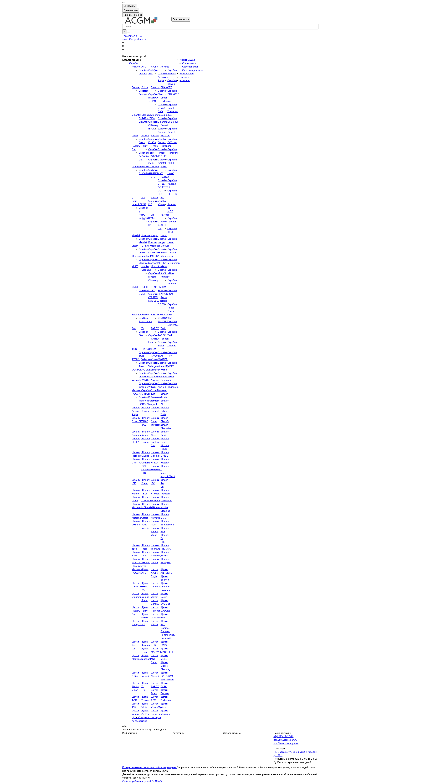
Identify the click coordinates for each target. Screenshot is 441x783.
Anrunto (165, 66)
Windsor (155, 369)
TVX (163, 349)
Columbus (166, 114)
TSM (153, 349)
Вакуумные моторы (150, 717)
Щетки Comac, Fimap (145, 597)
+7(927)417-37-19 (132, 35)
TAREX (155, 328)
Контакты (185, 80)
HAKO (164, 166)
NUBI (154, 276)
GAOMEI (156, 156)
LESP (135, 245)
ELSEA (145, 135)
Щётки (142, 566)
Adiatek (136, 66)
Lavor (164, 235)
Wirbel (164, 369)
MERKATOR (157, 256)
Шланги (162, 390)
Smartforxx (166, 314)
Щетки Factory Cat (136, 610)
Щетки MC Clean (154, 659)
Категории (178, 733)
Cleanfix (136, 114)
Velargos (146, 359)
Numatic (165, 276)
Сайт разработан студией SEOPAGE (142, 781)
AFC (143, 66)
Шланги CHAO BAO (145, 421)
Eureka (155, 135)
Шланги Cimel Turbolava (156, 421)
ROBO (154, 297)
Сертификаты (190, 66)
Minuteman (167, 256)
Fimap (154, 145)
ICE (143, 197)
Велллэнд (166, 380)
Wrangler (137, 380)
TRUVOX (146, 349)
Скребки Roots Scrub (172, 307)
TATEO (155, 338)
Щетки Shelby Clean (135, 686)
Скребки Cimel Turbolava (172, 108)
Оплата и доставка (192, 70)
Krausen (146, 235)
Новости (184, 77)
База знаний (187, 73)
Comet (164, 125)
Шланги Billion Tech (165, 411)
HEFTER (165, 187)
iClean (154, 197)
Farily (144, 145)
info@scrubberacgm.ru (286, 743)
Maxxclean (137, 256)
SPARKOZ (166, 318)
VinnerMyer (157, 359)
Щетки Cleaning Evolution (166, 586)
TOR (134, 349)
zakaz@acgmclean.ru (134, 39)
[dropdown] (123, 2)
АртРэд (155, 380)
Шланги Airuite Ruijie (136, 411)
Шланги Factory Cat (155, 442)
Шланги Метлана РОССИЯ (137, 569)
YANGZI (145, 380)
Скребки (134, 63)
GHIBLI (164, 156)
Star (134, 328)
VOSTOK (137, 369)
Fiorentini (166, 145)
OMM (135, 287)
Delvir (135, 135)
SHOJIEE (156, 314)
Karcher (165, 214)
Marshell (155, 245)
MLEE (135, 266)
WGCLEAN (147, 369)
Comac (155, 125)
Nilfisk (164, 266)
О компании (189, 63)
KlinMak (136, 235)
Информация (187, 59)
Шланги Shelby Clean (155, 531)
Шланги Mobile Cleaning (165, 507)
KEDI (163, 225)
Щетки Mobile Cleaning (165, 666)
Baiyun (164, 77)
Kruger (154, 235)
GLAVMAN (137, 166)
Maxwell (165, 245)
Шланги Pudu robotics (145, 524)
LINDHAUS (147, 245)
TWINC (136, 359)
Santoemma (138, 314)
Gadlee (145, 156)
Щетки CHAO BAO (144, 586)
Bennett (136, 87)
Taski (163, 328)
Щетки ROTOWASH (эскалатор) (168, 676)
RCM (163, 287)
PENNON (156, 287)
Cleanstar (156, 114)
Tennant (165, 338)
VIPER (164, 359)
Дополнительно (232, 733)
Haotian (165, 176)
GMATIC (146, 166)
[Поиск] (128, 32)
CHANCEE (166, 87)
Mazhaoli (146, 256)
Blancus (155, 87)
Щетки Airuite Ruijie (154, 573)
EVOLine (165, 135)
